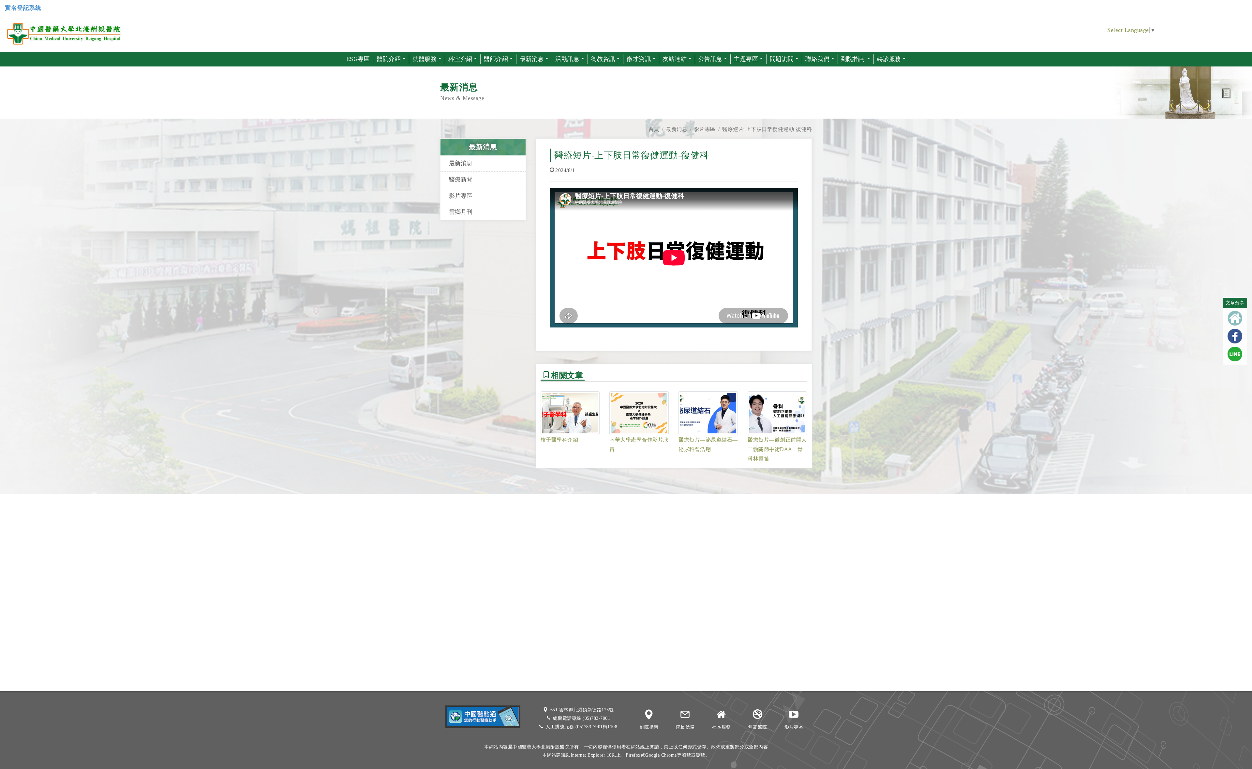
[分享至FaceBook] (1235, 336)
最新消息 (676, 129)
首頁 (653, 129)
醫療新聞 (460, 179)
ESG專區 (358, 59)
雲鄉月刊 (460, 212)
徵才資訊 (639, 59)
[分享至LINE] (1235, 354)
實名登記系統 (23, 8)
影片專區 (705, 129)
